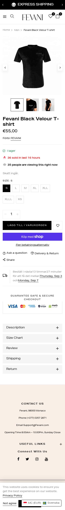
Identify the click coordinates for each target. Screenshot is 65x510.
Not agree (9, 503)
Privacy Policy (12, 496)
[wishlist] (51, 17)
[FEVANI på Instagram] (36, 460)
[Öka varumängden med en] (17, 214)
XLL (45, 188)
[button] (41, 503)
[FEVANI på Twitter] (27, 460)
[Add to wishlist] (57, 225)
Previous (2, 5)
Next (62, 5)
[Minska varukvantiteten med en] (5, 214)
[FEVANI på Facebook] (18, 460)
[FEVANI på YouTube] (46, 460)
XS (20, 199)
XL (35, 188)
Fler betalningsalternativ (32, 245)
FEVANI (16, 138)
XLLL (8, 199)
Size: (8, 181)
